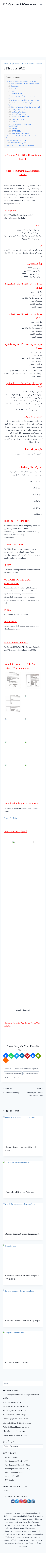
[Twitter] (17, 1501)
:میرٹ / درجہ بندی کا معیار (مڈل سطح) (25, 100)
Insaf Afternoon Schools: (20, 133)
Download (8, 64)
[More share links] (6, 1060)
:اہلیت (13, 88)
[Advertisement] (23, 33)
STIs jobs (8, 1078)
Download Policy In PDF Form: (18, 140)
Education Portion (34, 64)
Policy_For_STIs (10, 818)
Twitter (5, 1491)
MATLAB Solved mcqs (12, 1402)
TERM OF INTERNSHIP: (21, 117)
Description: (15, 86)
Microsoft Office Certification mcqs (17, 1423)
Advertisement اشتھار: (19, 143)
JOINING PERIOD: (18, 119)
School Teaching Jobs (30, 1073)
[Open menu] (41, 4)
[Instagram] (21, 1501)
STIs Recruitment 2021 (17, 170)
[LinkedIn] (29, 1501)
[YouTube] (25, 1501)
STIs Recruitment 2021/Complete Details (25, 84)
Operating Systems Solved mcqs (15, 1419)
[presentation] (23, 1129)
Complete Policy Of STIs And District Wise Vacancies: (21, 137)
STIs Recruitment (20, 1078)
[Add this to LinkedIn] (22, 1056)
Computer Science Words (16, 1362)
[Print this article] (38, 1056)
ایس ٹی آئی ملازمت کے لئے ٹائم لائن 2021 (25, 107)
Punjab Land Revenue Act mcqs (19, 1192)
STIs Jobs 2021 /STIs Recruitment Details (21, 81)
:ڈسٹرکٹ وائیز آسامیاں (20, 114)
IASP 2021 (8, 1069)
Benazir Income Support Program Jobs (22, 1234)
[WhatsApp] (11, 1056)
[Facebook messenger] (33, 1056)
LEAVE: (15, 122)
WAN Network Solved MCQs (14, 1415)
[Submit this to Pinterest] (27, 1056)
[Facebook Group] (13, 1501)
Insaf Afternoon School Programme (26, 1069)
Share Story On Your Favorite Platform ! (21, 145)
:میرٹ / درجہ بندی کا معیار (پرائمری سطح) (22, 97)
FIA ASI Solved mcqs (11, 1091)
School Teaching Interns (13, 1073)
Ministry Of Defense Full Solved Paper (35, 1092)
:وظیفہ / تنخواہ (16, 93)
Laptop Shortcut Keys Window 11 (16, 1435)
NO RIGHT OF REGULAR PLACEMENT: (19, 125)
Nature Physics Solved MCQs (14, 1410)
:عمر (12, 91)
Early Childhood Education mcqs (16, 1427)
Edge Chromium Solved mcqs (14, 1431)
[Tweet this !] (17, 1056)
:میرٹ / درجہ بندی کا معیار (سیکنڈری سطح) (22, 104)
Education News (19, 64)
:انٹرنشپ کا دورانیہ (18, 109)
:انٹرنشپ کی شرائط (19, 112)
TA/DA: (14, 128)
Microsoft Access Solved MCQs (15, 1406)
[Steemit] (33, 1501)
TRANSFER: (16, 131)
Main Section (9, 1026)
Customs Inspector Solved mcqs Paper (22, 1320)
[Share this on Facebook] (6, 1056)
